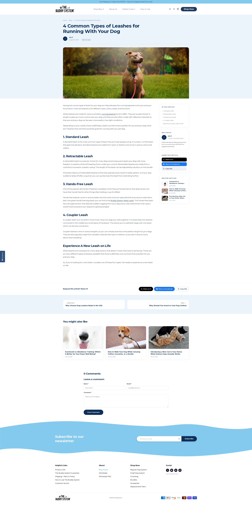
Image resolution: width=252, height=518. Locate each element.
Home (65, 20)
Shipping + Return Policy (65, 476)
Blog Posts (103, 470)
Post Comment (93, 412)
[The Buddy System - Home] (63, 498)
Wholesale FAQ (105, 476)
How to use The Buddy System (67, 480)
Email (129, 384)
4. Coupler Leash (168, 120)
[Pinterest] (180, 470)
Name (86, 384)
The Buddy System (117, 497)
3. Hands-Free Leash (169, 117)
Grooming (134, 476)
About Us (113, 9)
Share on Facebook (172, 164)
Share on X (169, 159)
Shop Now (98, 9)
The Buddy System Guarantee (67, 473)
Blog (70, 20)
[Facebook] (171, 470)
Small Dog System (137, 473)
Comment (88, 392)
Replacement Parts (138, 487)
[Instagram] (167, 470)
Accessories (134, 483)
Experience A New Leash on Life (173, 123)
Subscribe (189, 439)
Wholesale (103, 473)
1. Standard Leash (168, 111)
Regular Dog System (138, 470)
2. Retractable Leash (169, 114)
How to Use (145, 9)
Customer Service (62, 483)
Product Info (60, 470)
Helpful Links (128, 9)
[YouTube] (175, 470)
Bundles (133, 480)
